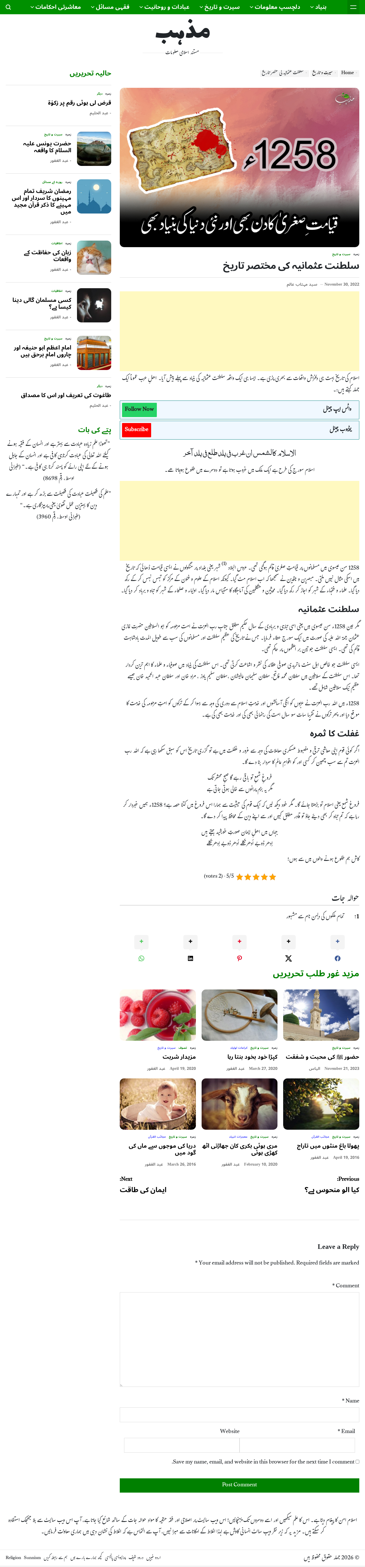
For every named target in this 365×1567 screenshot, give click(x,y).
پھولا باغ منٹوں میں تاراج (328, 1146)
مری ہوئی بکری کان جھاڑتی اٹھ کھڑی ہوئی (239, 1149)
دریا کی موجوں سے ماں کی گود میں (162, 1149)
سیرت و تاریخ (222, 7)
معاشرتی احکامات (58, 7)
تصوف (183, 1048)
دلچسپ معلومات (277, 7)
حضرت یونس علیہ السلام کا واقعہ (47, 147)
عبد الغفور (235, 1069)
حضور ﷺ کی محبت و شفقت (322, 1057)
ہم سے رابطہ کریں (56, 1558)
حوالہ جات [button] (345, 899)
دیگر (99, 94)
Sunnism (32, 1558)
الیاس (314, 1069)
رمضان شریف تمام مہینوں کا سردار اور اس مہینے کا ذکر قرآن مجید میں (41, 201)
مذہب (182, 33)
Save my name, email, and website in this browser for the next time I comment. (263, 1462)
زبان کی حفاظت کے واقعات (47, 256)
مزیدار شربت (179, 1057)
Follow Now (139, 410)
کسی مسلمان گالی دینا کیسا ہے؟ (42, 303)
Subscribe (136, 430)
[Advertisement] (239, 331)
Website (230, 1432)
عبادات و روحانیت (167, 7)
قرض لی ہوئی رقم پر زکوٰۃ (79, 103)
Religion (13, 1558)
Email (346, 1432)
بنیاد (321, 7)
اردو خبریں (153, 1558)
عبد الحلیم (99, 113)
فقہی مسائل (112, 7)
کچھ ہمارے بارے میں (86, 1558)
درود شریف (136, 1558)
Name (350, 1401)
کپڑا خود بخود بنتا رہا (252, 1057)
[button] (224, 566)
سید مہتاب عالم (302, 284)
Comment (345, 1286)
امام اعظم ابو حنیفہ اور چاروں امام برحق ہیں (42, 351)
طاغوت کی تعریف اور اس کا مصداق (66, 395)
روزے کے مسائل (52, 182)
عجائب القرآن (320, 1137)
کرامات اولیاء (239, 1048)
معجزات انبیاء (238, 1137)
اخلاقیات (56, 243)
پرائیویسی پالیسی (115, 1558)
